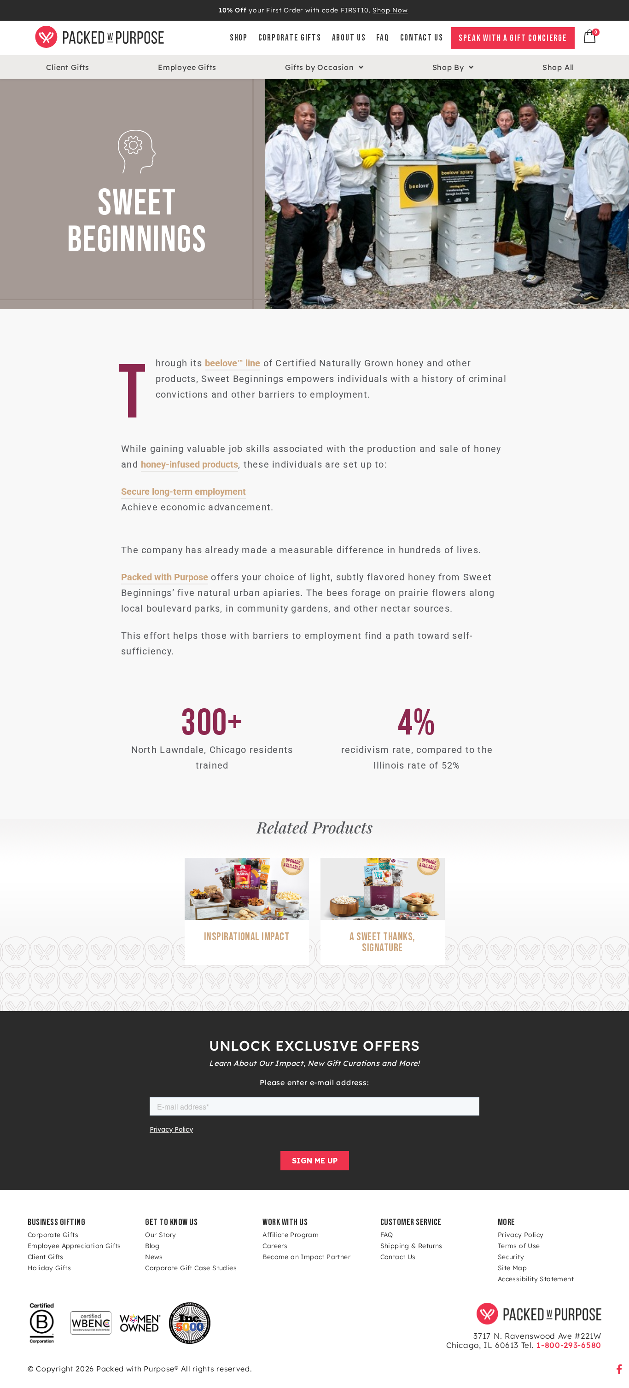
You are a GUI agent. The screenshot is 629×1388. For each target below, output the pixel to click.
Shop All (558, 67)
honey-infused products (189, 464)
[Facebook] (619, 1369)
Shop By (448, 67)
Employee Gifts (187, 67)
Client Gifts (67, 67)
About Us (349, 38)
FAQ (382, 38)
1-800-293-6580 (568, 1345)
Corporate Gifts (289, 38)
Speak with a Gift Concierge (513, 38)
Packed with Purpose (164, 577)
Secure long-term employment (183, 491)
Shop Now (390, 10)
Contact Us (421, 38)
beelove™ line (232, 363)
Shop (239, 38)
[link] (410, 38)
